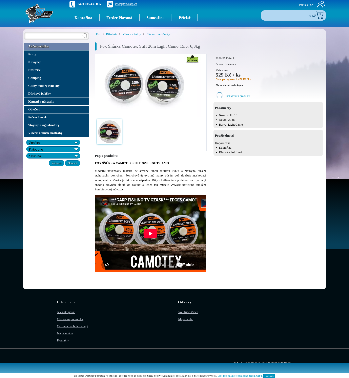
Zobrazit (56, 163)
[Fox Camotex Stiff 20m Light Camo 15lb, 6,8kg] (150, 86)
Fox (98, 34)
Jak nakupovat (66, 312)
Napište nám (65, 333)
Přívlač (184, 18)
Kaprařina (83, 18)
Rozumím (269, 376)
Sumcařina (155, 18)
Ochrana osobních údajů (72, 326)
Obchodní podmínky (70, 319)
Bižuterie (111, 34)
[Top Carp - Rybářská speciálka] (39, 13)
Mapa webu (185, 319)
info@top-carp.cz (126, 4)
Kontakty (63, 340)
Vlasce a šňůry (132, 34)
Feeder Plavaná (119, 18)
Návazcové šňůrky (158, 34)
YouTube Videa (188, 312)
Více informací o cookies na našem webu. (240, 375)
